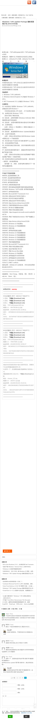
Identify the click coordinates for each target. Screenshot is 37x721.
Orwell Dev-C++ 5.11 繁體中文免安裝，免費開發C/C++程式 (19, 590)
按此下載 (12, 115)
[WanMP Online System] (11, 10)
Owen (10, 276)
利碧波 (21, 274)
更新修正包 (21, 15)
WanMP (9, 630)
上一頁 (13, 678)
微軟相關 (14, 15)
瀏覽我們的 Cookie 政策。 (27, 712)
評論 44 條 (18, 25)
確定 (10, 716)
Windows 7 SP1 (18, 113)
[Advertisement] (18, 38)
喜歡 (8, 551)
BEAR (30, 274)
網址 (19, 692)
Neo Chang (13, 274)
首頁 (9, 15)
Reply (11, 613)
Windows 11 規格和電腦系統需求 (12, 569)
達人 (14, 276)
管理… (26, 716)
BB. (26, 274)
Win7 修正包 (29, 15)
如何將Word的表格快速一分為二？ (12, 581)
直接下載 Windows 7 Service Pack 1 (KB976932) (17, 566)
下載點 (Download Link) (17, 298)
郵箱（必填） (21, 689)
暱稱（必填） (21, 685)
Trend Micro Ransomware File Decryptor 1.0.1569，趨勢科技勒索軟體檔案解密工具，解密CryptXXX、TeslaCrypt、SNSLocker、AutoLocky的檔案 (18, 602)
